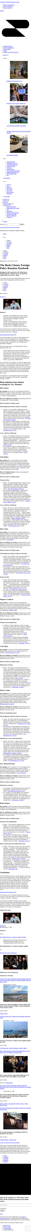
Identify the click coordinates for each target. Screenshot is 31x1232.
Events (5, 200)
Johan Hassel (3, 1105)
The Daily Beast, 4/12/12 (12, 652)
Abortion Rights (11, 161)
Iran (8, 175)
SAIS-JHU (10, 539)
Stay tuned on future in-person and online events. (14, 1199)
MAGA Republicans (8, 47)
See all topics (6, 178)
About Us (5, 205)
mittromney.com (13, 869)
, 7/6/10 (16, 760)
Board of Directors (11, 215)
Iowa (8, 186)
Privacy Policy (7, 1227)
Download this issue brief (6, 334)
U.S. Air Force (21, 773)
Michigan (9, 187)
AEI (17, 469)
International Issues (12, 173)
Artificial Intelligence (12, 164)
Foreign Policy (10, 169)
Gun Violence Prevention (13, 170)
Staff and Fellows (11, 206)
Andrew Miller (23, 1048)
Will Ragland (9, 1082)
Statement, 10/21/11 (24, 643)
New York (9, 190)
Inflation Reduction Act (13, 172)
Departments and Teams (13, 208)
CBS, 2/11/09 (7, 445)
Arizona (9, 184)
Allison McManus (13, 1048)
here (16, 332)
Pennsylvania (10, 192)
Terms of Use (6, 1225)
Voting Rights (6, 49)
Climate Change (11, 166)
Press (4, 202)
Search (2, 224)
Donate (2, 10)
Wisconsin (9, 193)
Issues (4, 55)
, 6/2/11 (16, 791)
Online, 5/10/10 (12, 753)
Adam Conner (3, 1013)
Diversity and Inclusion (13, 212)
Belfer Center (13, 610)
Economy (9, 167)
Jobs (8, 209)
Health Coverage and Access (10, 52)
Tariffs (5, 50)
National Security (7, 46)
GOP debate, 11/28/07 (18, 687)
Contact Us (9, 217)
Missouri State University (7, 704)
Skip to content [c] (8, 6)
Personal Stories (7, 203)
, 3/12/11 (18, 589)
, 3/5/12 (14, 429)
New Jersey (10, 189)
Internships (9, 211)
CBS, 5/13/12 (18, 678)
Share (4, 234)
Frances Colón (20, 1103)
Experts (5, 199)
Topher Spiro (12, 1139)
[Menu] (15, 43)
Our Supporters (7, 1228)
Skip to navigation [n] (9, 5)
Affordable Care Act (12, 163)
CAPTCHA (3, 1208)
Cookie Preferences (8, 1230)
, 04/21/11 (15, 489)
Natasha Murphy (4, 1139)
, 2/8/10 (18, 518)
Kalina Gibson (4, 1103)
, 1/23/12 (18, 858)
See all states (6, 196)
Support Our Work (11, 214)
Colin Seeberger (4, 1048)
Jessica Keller (11, 1103)
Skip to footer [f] (7, 8)
